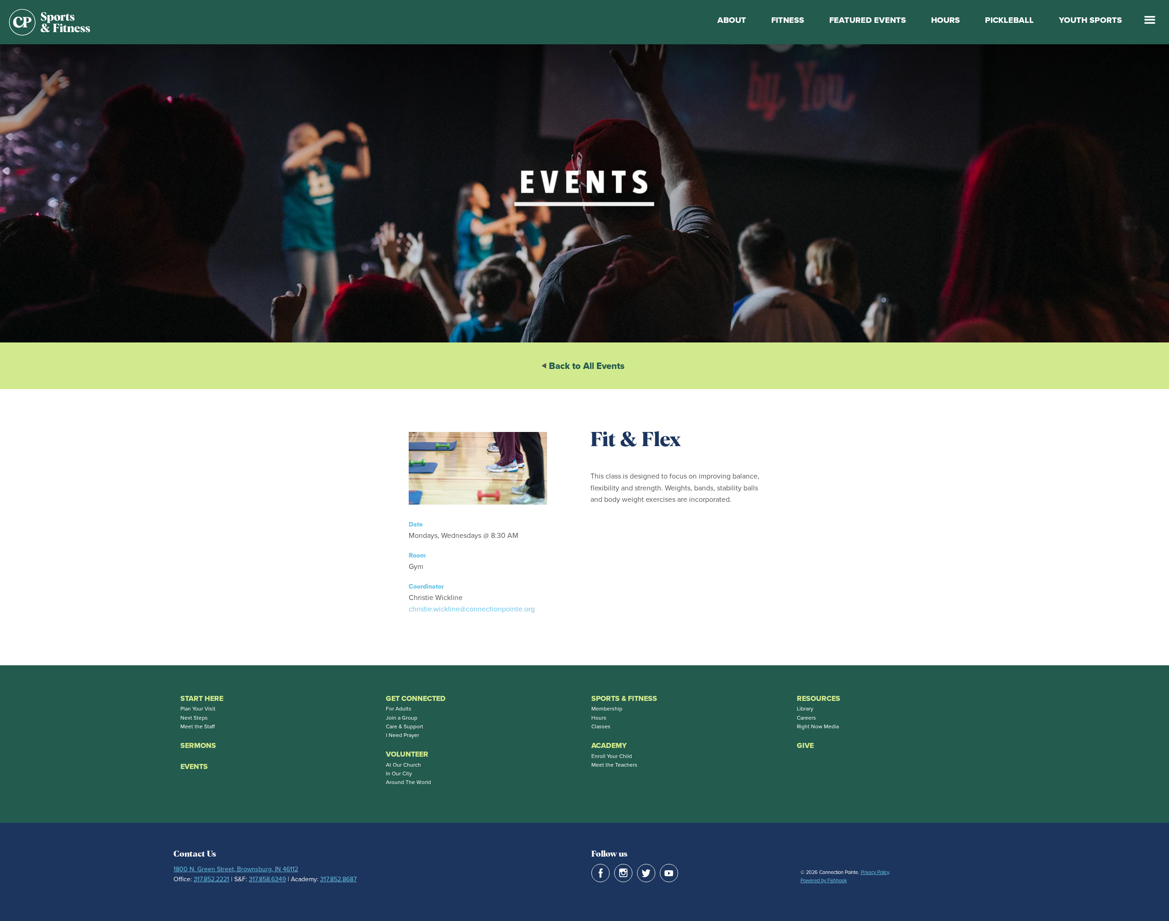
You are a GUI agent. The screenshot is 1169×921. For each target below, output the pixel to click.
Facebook (600, 873)
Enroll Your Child (611, 756)
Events (194, 766)
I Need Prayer (402, 735)
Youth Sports (1090, 20)
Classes (601, 726)
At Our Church (403, 764)
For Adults (398, 708)
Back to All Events (587, 366)
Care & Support (404, 726)
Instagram (623, 873)
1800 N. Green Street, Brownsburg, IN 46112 (236, 869)
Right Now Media (818, 726)
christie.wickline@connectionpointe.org (472, 609)
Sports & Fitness (624, 698)
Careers (806, 717)
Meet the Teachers (614, 764)
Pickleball (1009, 20)
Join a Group (401, 717)
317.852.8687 (338, 879)
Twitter (646, 873)
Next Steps (194, 717)
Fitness (787, 20)
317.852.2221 (211, 879)
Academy (609, 745)
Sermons (198, 745)
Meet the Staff (197, 726)
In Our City (399, 773)
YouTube (669, 873)
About (731, 20)
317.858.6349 (267, 879)
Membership (606, 708)
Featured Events (867, 20)
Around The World (408, 782)
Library (805, 708)
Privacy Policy (875, 872)
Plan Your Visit (198, 708)
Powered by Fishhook (823, 880)
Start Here (201, 698)
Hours (945, 20)
